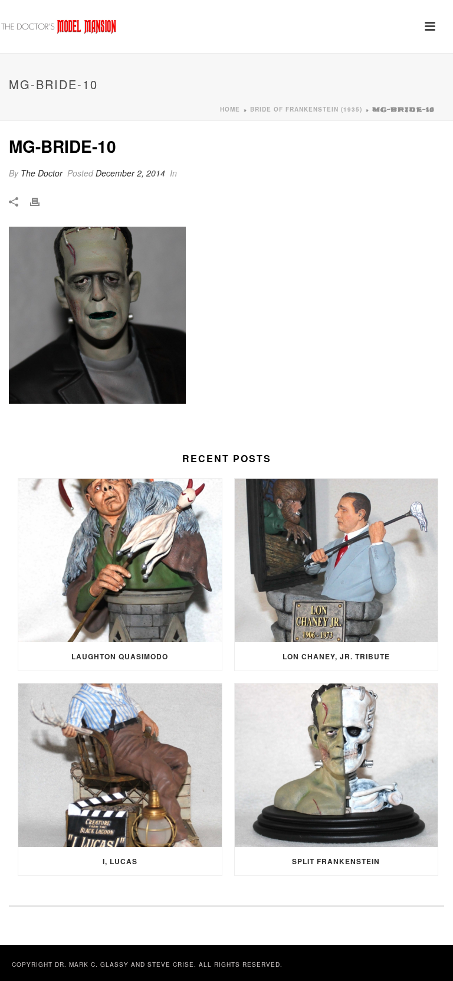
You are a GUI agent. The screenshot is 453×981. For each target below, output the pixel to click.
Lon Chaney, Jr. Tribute (336, 656)
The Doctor (42, 173)
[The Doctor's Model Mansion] (59, 26)
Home (230, 109)
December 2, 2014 (130, 173)
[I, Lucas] (120, 765)
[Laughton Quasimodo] (120, 560)
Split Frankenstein (336, 861)
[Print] (40, 201)
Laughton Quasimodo (119, 656)
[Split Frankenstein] (336, 765)
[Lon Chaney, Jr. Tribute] (336, 560)
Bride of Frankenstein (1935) (306, 109)
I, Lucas (120, 861)
